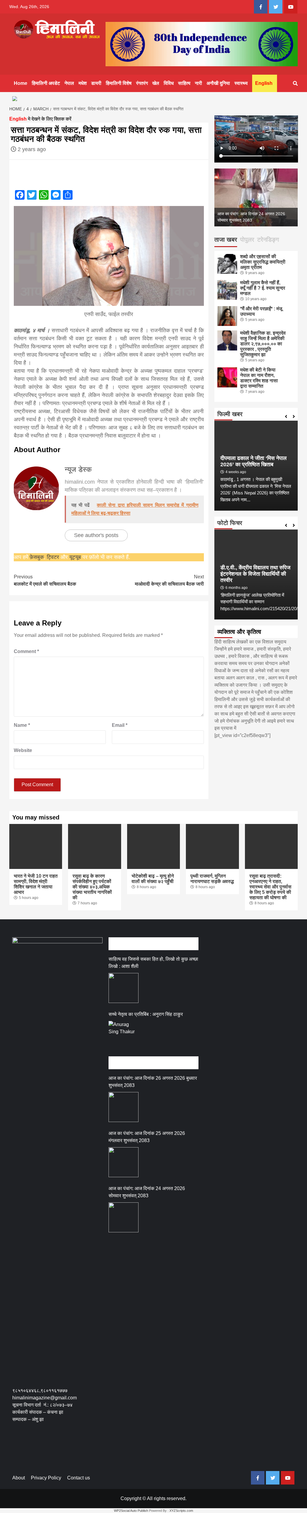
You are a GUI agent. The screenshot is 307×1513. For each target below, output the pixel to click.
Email (119, 725)
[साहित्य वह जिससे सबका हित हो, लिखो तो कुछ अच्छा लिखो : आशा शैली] (124, 988)
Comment (26, 651)
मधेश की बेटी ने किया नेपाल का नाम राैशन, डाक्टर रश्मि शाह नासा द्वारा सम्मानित (259, 378)
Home (20, 83)
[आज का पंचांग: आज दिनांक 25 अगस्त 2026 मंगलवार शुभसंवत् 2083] (124, 1162)
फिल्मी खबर (230, 414)
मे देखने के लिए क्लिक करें (40, 118)
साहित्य (184, 83)
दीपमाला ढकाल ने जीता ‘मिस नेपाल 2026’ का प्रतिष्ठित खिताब (253, 461)
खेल (155, 83)
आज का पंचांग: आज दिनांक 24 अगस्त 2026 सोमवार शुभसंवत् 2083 (147, 1192)
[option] (256, 198)
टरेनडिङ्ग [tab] (268, 239)
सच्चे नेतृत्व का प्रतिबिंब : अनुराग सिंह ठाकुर (146, 1014)
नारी (198, 83)
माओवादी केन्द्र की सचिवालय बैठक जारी (169, 580)
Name (22, 725)
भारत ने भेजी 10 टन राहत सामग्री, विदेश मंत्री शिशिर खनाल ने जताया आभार (36, 884)
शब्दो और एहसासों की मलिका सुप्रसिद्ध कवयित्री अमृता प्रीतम (262, 262)
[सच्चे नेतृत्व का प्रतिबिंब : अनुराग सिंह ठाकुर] (124, 1036)
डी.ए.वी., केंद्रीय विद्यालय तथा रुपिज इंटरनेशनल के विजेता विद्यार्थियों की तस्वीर (255, 574)
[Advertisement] (121, 1450)
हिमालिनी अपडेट (46, 83)
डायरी (96, 83)
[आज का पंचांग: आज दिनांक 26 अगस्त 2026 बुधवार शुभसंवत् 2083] (124, 1107)
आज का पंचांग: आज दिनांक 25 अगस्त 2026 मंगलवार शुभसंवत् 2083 (147, 1137)
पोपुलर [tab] (247, 239)
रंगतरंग (142, 83)
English (264, 83)
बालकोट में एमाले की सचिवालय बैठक (45, 580)
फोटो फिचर (229, 523)
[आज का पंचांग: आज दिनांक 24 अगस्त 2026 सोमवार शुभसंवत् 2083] (124, 1217)
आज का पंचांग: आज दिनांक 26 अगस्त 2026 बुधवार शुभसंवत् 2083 (153, 1082)
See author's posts (96, 535)
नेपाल (69, 83)
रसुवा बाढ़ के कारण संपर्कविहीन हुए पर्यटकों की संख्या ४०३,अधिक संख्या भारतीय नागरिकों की (92, 886)
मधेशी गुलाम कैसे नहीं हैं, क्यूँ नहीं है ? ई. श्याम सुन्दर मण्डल (262, 288)
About (18, 1477)
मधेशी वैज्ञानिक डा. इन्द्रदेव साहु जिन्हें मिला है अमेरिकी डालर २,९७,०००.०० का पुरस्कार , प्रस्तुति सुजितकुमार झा (263, 343)
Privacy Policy (46, 1477)
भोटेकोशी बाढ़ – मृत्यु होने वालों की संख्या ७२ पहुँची (153, 878)
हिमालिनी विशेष (119, 83)
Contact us (78, 1477)
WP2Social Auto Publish (131, 1510)
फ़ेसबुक (37, 557)
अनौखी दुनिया (218, 83)
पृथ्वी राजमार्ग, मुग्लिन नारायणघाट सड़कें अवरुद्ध (212, 878)
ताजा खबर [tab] (225, 239)
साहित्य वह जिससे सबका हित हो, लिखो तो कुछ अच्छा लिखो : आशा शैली (153, 962)
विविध (169, 83)
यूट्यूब (75, 557)
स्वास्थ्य (241, 83)
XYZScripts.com (181, 1510)
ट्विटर (54, 557)
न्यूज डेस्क (78, 469)
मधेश (83, 83)
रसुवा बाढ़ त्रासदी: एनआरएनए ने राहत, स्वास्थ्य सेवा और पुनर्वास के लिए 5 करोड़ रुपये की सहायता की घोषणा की (270, 886)
